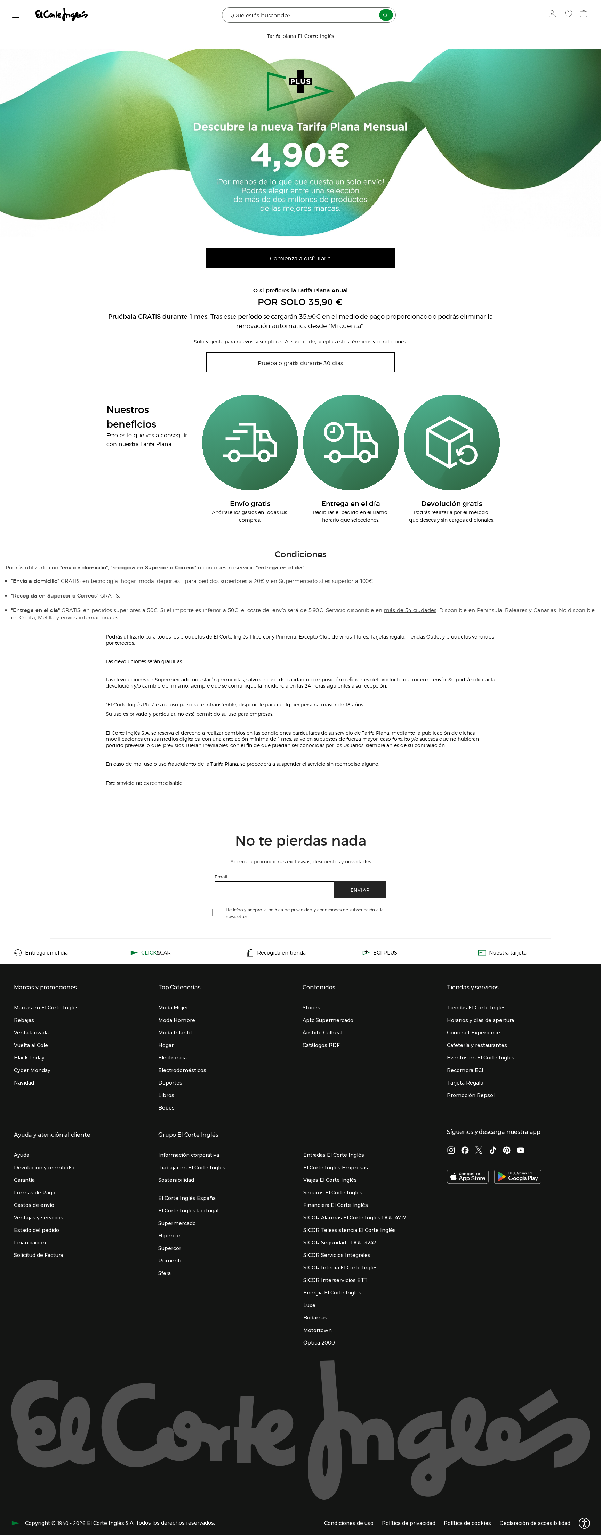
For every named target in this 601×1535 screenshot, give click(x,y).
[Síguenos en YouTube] (520, 1151)
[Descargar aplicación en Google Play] (517, 1177)
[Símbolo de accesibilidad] (584, 1523)
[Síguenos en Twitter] (479, 1151)
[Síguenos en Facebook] (465, 1151)
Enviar (360, 889)
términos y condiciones (378, 341)
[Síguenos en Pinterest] (507, 1151)
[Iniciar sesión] (554, 14)
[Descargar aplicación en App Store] (468, 1177)
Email (221, 876)
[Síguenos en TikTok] (493, 1151)
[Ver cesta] (584, 15)
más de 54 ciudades (410, 610)
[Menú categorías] (15, 15)
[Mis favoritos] (569, 15)
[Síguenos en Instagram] (451, 1151)
